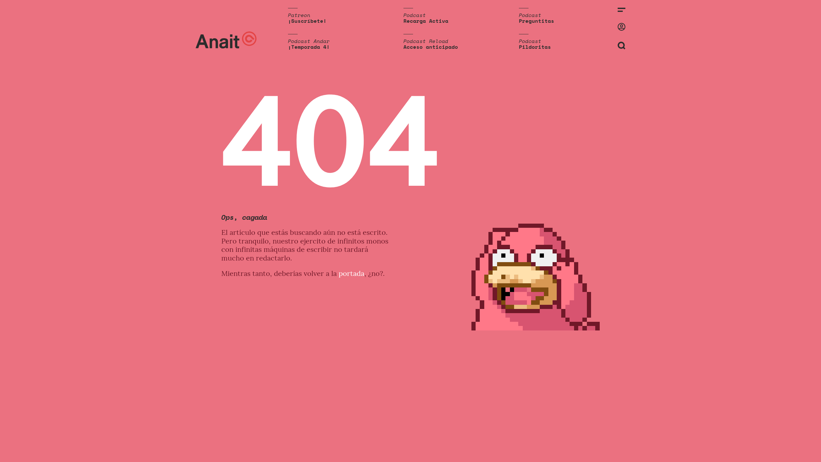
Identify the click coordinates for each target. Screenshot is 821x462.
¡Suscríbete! (307, 21)
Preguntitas (536, 21)
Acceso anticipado (430, 47)
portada (351, 273)
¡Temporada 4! (309, 47)
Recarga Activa (425, 21)
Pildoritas (535, 47)
